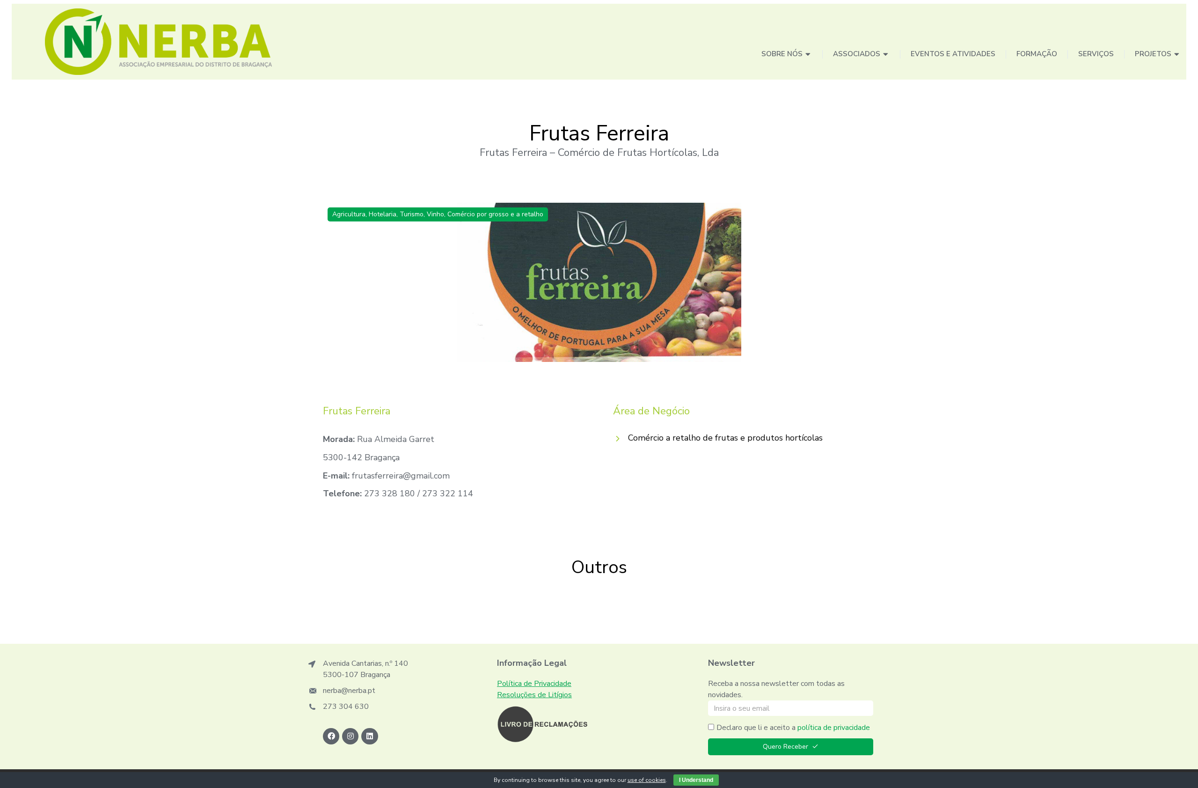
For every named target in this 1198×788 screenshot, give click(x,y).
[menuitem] (786, 54)
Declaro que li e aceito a (793, 727)
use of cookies (647, 780)
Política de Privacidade (534, 683)
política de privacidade (833, 727)
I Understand (696, 780)
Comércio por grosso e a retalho (495, 214)
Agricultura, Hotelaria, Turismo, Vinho (388, 214)
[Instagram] (350, 736)
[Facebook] (331, 736)
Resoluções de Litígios (534, 695)
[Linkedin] (369, 736)
